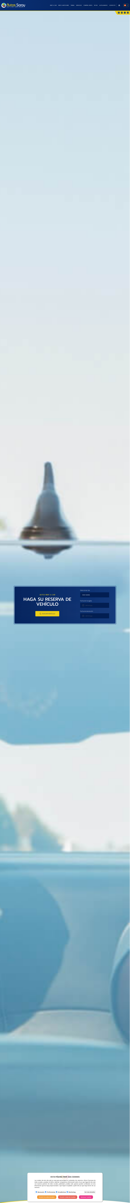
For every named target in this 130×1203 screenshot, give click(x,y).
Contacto (112, 5)
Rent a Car (53, 5)
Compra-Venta (87, 5)
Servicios (79, 5)
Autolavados (103, 5)
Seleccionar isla (85, 590)
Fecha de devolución (86, 611)
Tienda (72, 5)
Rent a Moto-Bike (63, 5)
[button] (119, 5)
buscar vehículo (48, 614)
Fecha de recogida (86, 601)
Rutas (96, 5)
